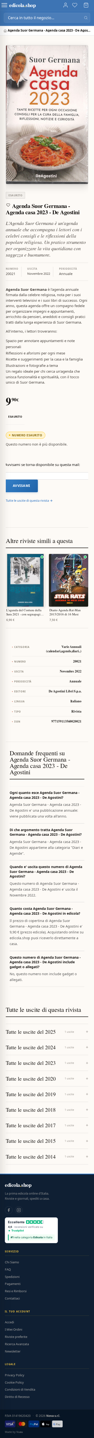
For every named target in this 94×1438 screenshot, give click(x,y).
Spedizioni (12, 1276)
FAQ (8, 1269)
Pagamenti (12, 1284)
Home (6, 30)
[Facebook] (9, 1210)
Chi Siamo (12, 1262)
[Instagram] (19, 1210)
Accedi (9, 1322)
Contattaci (12, 1298)
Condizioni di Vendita (20, 1389)
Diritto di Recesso (17, 1397)
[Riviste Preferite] (75, 5)
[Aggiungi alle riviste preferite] (8, 205)
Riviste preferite (16, 1337)
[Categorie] (4, 5)
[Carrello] (86, 5)
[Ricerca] (86, 18)
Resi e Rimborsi (16, 1291)
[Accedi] (65, 5)
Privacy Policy (14, 1375)
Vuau (19, 1432)
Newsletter (12, 1351)
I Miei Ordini (13, 1329)
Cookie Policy (14, 1382)
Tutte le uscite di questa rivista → (29, 500)
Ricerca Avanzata (17, 1344)
